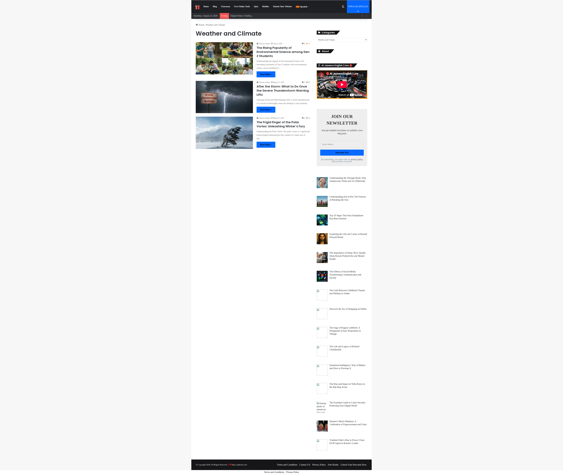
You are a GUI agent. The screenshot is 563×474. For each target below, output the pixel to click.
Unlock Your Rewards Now (354, 464)
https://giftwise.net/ (239, 465)
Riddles (265, 6)
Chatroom (225, 6)
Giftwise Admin (264, 44)
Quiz (256, 6)
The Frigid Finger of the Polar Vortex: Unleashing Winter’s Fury (281, 124)
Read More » (266, 74)
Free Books (333, 464)
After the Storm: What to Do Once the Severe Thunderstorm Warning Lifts (283, 90)
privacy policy (357, 159)
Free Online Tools (242, 6)
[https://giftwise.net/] (197, 6)
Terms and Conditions (287, 464)
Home (206, 6)
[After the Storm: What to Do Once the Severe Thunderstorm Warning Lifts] (224, 97)
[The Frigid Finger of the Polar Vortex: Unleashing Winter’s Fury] (224, 133)
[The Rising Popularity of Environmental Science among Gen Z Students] (224, 58)
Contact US (304, 464)
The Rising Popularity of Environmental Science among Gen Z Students (283, 52)
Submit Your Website (282, 6)
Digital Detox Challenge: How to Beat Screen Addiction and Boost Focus (264, 16)
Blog (215, 6)
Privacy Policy (319, 464)
